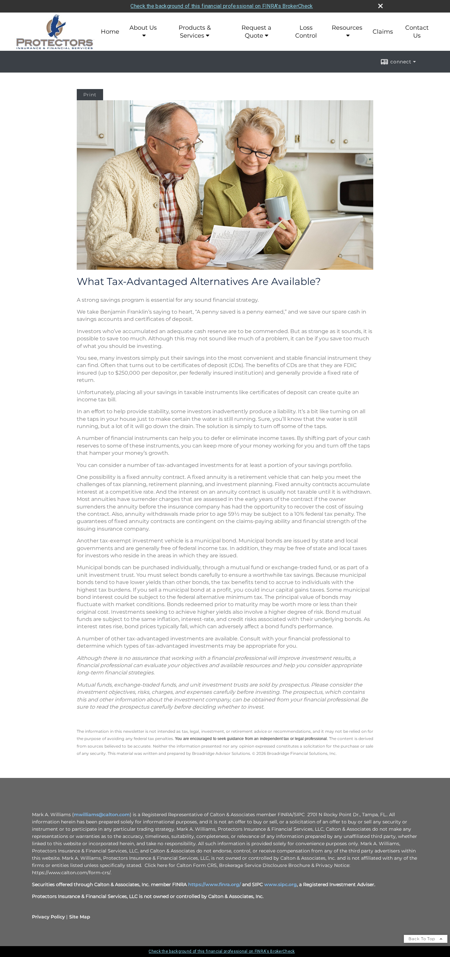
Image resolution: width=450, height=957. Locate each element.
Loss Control (306, 31)
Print (90, 95)
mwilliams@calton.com (102, 815)
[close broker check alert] (380, 6)
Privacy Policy (48, 917)
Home (110, 31)
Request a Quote (256, 31)
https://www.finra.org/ (214, 884)
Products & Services (195, 31)
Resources (347, 27)
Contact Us (417, 31)
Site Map (79, 917)
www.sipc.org (280, 884)
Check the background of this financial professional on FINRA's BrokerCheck (221, 6)
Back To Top (422, 938)
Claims (383, 31)
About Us (143, 27)
